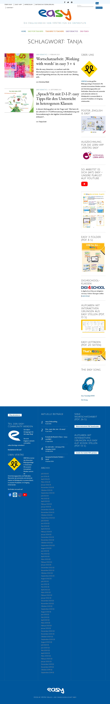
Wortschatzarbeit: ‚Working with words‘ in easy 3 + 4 (57, 61)
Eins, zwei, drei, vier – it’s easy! (55, 429)
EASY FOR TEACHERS (35, 31)
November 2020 (46, 634)
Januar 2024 (45, 534)
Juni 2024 (44, 523)
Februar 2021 (45, 626)
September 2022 (47, 576)
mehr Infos (85, 296)
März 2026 (45, 482)
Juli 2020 (44, 645)
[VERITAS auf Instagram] (20, 496)
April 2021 (44, 620)
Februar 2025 (45, 504)
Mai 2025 (44, 499)
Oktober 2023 (46, 543)
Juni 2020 (44, 648)
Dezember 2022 (46, 568)
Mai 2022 (44, 587)
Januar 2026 (45, 485)
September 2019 (46, 672)
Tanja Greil (42, 122)
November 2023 (46, 540)
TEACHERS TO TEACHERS (54, 31)
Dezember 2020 (47, 631)
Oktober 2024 (46, 515)
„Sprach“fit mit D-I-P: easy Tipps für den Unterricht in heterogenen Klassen (57, 98)
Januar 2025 (45, 507)
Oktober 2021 (45, 606)
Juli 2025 (44, 496)
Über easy (8, 4)
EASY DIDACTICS (72, 31)
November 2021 (46, 603)
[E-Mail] (68, 10)
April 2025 (44, 501)
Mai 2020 (44, 650)
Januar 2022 (45, 598)
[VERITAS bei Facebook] (10, 496)
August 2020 (45, 642)
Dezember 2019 (46, 664)
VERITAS (84, 81)
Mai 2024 (44, 526)
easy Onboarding (51, 422)
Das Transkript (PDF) (88, 396)
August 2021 (45, 612)
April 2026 (44, 479)
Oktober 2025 (46, 490)
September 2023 (47, 545)
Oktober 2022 (46, 573)
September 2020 (47, 639)
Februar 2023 (45, 562)
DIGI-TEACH (84, 31)
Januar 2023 (45, 565)
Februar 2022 (45, 595)
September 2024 (47, 518)
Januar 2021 (45, 628)
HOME (23, 31)
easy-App (18, 4)
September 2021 (46, 609)
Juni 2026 (44, 476)
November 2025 (46, 487)
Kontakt (10, 7)
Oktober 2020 (46, 637)
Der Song (84, 400)
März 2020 (45, 656)
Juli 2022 (44, 581)
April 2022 (44, 590)
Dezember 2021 (46, 601)
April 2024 (44, 529)
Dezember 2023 (46, 537)
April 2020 (44, 653)
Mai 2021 (44, 617)
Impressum (28, 4)
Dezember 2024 (46, 510)
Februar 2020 (45, 659)
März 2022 (45, 592)
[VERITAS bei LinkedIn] (15, 496)
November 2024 (46, 512)
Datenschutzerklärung (44, 4)
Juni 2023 (44, 551)
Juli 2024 (44, 521)
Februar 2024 (45, 532)
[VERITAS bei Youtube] (25, 496)
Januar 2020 (45, 661)
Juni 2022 (44, 584)
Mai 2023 (44, 554)
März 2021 (44, 623)
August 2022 (45, 579)
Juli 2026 (44, 474)
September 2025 (47, 493)
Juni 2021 (44, 614)
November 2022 (46, 570)
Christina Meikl (44, 82)
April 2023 (44, 556)
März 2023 (44, 559)
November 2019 (46, 667)
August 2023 (45, 548)
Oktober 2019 (45, 670)
